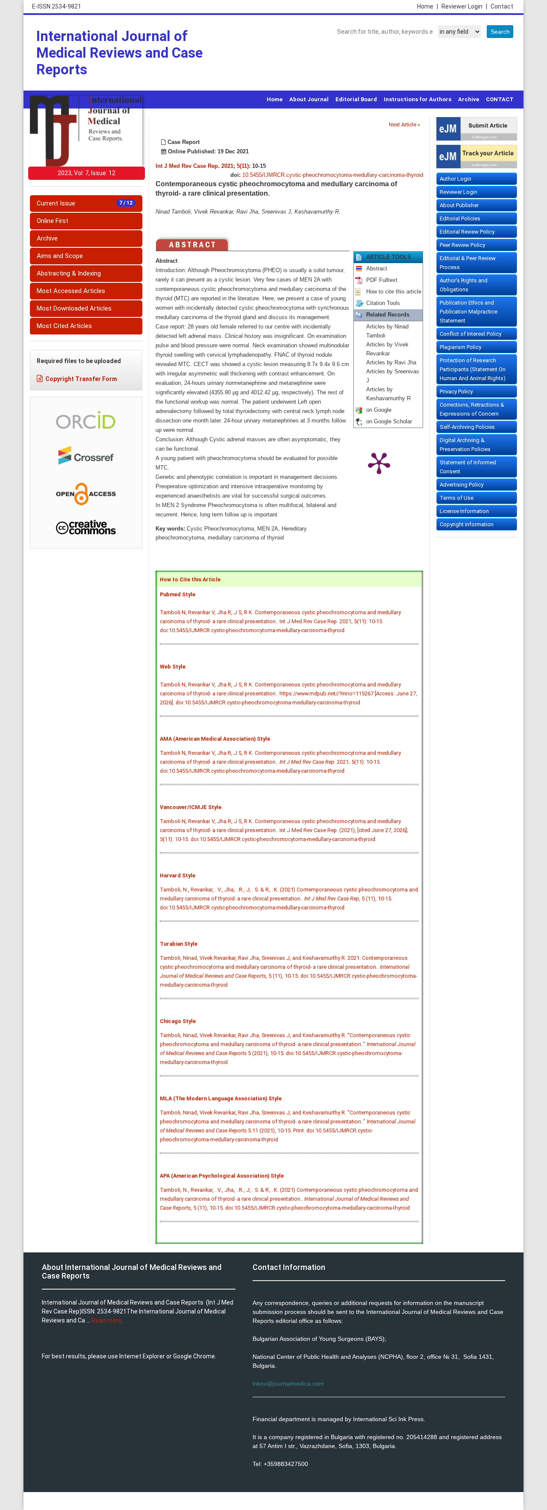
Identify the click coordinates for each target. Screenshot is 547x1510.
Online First (52, 221)
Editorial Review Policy (467, 232)
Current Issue (84, 203)
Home (427, 6)
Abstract (376, 269)
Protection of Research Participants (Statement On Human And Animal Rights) (473, 369)
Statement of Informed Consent (468, 467)
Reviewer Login (464, 6)
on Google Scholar (389, 422)
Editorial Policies (460, 218)
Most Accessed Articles (71, 291)
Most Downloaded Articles (74, 308)
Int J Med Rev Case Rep (187, 166)
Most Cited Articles (64, 326)
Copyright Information (467, 524)
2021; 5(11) (235, 166)
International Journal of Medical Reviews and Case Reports (119, 53)
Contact (502, 6)
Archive (468, 99)
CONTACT (500, 99)
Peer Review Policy (462, 245)
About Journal (309, 99)
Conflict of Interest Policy (470, 334)
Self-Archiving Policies (467, 427)
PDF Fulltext (381, 280)
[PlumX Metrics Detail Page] (379, 462)
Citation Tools (383, 303)
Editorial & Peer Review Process (468, 262)
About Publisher (459, 205)
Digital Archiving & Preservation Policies (465, 444)
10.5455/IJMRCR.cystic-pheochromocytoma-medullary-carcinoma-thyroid (332, 175)
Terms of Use (456, 498)
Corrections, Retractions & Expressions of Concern (472, 409)
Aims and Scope (60, 256)
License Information (464, 511)
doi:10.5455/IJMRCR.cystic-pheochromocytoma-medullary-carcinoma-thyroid (252, 630)
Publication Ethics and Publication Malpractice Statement (468, 311)
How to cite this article (393, 292)
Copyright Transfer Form (81, 378)
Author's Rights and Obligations (464, 285)
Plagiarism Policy (460, 347)
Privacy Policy (456, 391)
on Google (378, 410)
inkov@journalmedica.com (288, 1383)
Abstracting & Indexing (69, 273)
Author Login (455, 179)
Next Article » (404, 124)
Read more (106, 1320)
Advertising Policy (461, 484)
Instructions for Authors (417, 99)
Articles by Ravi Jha (391, 363)
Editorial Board (356, 99)
